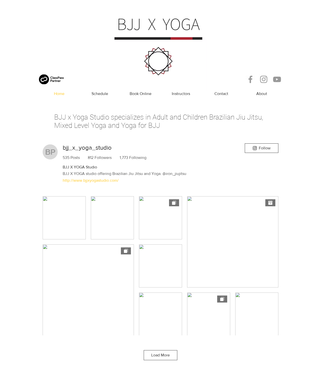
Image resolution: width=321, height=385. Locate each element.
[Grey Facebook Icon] (250, 79)
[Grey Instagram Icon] (264, 79)
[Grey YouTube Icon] (277, 79)
